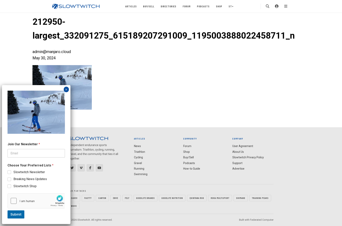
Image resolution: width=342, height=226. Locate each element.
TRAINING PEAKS (260, 198)
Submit (15, 214)
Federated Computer (262, 219)
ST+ (231, 6)
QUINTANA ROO (197, 198)
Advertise (238, 168)
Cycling (138, 157)
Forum (187, 6)
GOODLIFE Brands (145, 198)
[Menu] (286, 6)
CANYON (102, 198)
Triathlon (139, 151)
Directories (168, 6)
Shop (219, 6)
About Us (238, 151)
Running (139, 168)
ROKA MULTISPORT (220, 198)
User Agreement (242, 146)
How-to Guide (191, 168)
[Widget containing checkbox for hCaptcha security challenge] (36, 200)
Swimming (140, 174)
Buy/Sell (148, 6)
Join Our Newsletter (24, 144)
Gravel (138, 163)
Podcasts (203, 6)
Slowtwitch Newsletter (29, 172)
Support (237, 163)
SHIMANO (240, 198)
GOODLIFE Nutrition (172, 198)
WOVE (74, 205)
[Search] (268, 6)
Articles (131, 6)
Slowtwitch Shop (25, 186)
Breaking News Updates (30, 179)
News (137, 146)
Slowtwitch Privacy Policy (248, 157)
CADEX (74, 198)
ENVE (115, 198)
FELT (127, 198)
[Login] (277, 6)
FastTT (88, 198)
